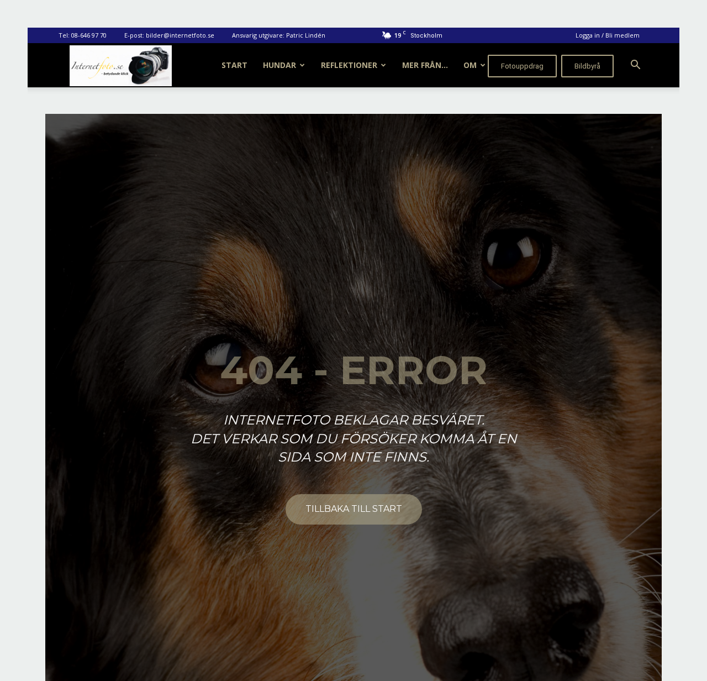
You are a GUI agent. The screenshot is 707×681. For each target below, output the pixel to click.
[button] (635, 66)
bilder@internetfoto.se (180, 35)
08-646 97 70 (89, 35)
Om (470, 65)
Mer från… (425, 65)
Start (234, 65)
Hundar (279, 65)
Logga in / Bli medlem (608, 35)
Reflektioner (349, 65)
